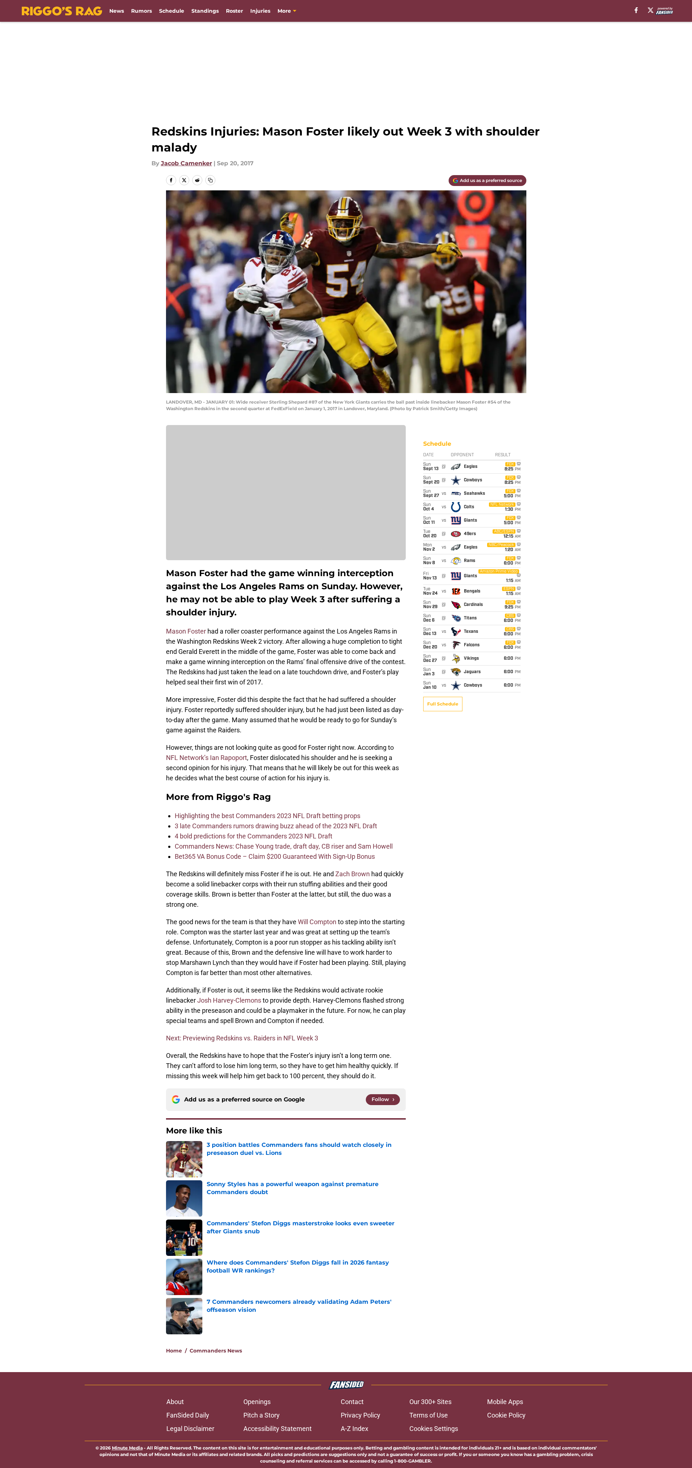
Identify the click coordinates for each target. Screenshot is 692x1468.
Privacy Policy (360, 1415)
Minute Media (127, 1448)
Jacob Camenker (186, 163)
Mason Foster (186, 631)
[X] (650, 10)
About (175, 1402)
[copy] (210, 180)
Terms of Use (428, 1415)
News (116, 11)
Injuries (260, 11)
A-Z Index (354, 1428)
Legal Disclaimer (190, 1428)
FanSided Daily (187, 1415)
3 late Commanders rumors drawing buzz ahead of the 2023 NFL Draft (276, 826)
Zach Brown (352, 874)
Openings (257, 1402)
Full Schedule (442, 704)
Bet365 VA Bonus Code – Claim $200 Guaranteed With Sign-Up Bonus (275, 856)
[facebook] (636, 10)
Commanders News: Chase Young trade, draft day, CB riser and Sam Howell (284, 846)
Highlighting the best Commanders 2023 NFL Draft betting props (267, 816)
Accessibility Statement (277, 1428)
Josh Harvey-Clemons (229, 1000)
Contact (352, 1402)
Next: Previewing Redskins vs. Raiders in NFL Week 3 (242, 1038)
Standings (205, 11)
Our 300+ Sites (430, 1402)
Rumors (141, 11)
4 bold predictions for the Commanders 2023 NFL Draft (253, 836)
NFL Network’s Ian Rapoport (206, 757)
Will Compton (317, 922)
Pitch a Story (261, 1415)
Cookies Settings (433, 1428)
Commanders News (216, 1350)
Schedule (171, 11)
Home (174, 1350)
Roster (234, 11)
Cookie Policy (506, 1415)
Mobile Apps (505, 1402)
